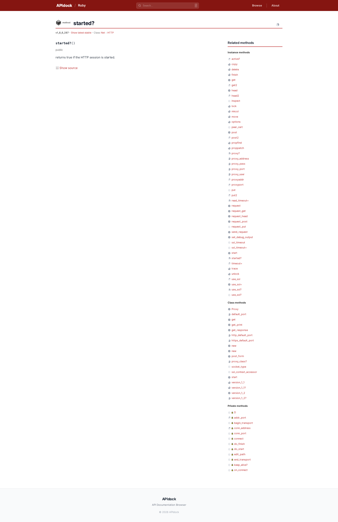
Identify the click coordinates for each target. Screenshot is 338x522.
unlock (235, 273)
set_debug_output (242, 237)
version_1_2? (239, 398)
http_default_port (242, 335)
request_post (239, 221)
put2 (234, 195)
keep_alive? (240, 464)
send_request (240, 231)
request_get (239, 210)
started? (236, 258)
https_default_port (243, 340)
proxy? (236, 153)
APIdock (64, 5)
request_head (240, 216)
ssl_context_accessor (244, 372)
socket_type (239, 366)
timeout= (237, 263)
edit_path (239, 454)
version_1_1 (238, 382)
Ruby (82, 5)
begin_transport (243, 422)
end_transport (242, 459)
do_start (239, 449)
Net (103, 32)
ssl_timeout (238, 242)
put (234, 189)
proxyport (238, 184)
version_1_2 (238, 393)
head (234, 90)
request (236, 205)
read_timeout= (240, 200)
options (236, 121)
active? (236, 58)
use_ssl (236, 279)
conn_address (242, 428)
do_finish (239, 443)
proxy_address (240, 158)
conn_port (240, 433)
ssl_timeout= (239, 247)
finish (235, 74)
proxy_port (238, 169)
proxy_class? (239, 361)
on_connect (241, 470)
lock (234, 106)
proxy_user (238, 174)
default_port (239, 314)
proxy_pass (238, 163)
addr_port (240, 417)
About (275, 5)
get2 (234, 85)
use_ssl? (236, 289)
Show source (68, 68)
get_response (240, 330)
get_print (237, 324)
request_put (239, 226)
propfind (237, 142)
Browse (257, 5)
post (234, 132)
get (234, 79)
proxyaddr (238, 179)
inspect (236, 100)
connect (239, 438)
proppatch (238, 148)
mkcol (235, 111)
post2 (235, 137)
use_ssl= (237, 284)
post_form (238, 356)
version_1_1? (239, 387)
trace (235, 268)
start (234, 252)
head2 (235, 95)
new (234, 345)
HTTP (110, 32)
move (235, 116)
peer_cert (237, 127)
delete (235, 69)
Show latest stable (81, 32)
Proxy (235, 309)
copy (234, 64)
